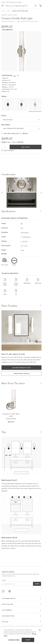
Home (3, 11)
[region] (21, 635)
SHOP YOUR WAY (7, 604)
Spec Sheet (5, 284)
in (14, 75)
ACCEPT (28, 640)
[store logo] (17, 6)
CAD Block (27, 283)
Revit (5, 294)
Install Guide (16, 284)
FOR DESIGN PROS (8, 616)
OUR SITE (5, 622)
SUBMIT (37, 584)
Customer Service (9, 598)
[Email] (21, 584)
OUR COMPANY (7, 610)
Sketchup (38, 283)
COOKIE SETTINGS (14, 640)
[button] (2, 193)
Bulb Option (6, 125)
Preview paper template (21, 373)
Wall (8, 11)
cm (18, 75)
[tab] (22, 210)
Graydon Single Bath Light (11, 415)
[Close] (40, 630)
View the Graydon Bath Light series (27, 21)
